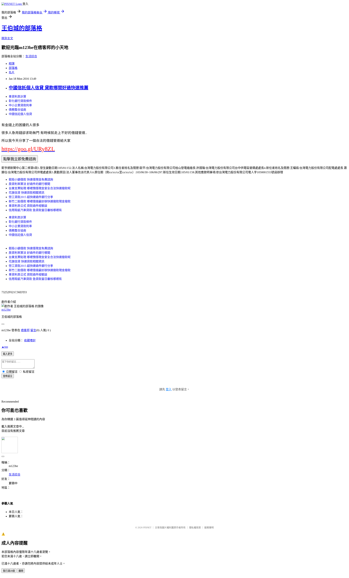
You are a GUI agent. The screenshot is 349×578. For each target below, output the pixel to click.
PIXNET (147, 527)
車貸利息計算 (17, 96)
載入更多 (7, 354)
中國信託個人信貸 (20, 114)
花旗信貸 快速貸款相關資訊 (26, 192)
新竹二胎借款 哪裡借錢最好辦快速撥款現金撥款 (40, 201)
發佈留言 (7, 376)
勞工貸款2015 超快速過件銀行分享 (31, 197)
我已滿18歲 (9, 570)
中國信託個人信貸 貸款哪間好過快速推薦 (48, 87)
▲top (4, 346)
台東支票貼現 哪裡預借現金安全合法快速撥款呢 (40, 188)
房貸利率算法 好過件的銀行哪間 (29, 183)
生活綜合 (31, 56)
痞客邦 (25, 330)
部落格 (13, 68)
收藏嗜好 (30, 340)
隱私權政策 (195, 527)
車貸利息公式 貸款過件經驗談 (28, 205)
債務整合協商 (17, 109)
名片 (12, 72)
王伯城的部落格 (21, 28)
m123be (6, 309)
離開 (21, 570)
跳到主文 (7, 38)
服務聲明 (209, 527)
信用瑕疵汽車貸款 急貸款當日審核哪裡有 (35, 210)
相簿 (12, 63)
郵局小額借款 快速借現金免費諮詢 (31, 179)
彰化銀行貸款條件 (20, 100)
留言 (33, 330)
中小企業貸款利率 (20, 105)
